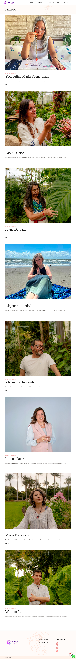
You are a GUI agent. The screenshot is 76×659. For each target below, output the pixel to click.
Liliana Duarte (15, 459)
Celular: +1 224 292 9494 (43, 642)
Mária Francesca (17, 535)
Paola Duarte (14, 153)
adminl (13, 73)
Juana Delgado (15, 229)
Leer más (7, 84)
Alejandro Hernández (20, 382)
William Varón (15, 612)
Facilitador (7, 73)
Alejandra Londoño (19, 306)
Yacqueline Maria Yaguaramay (27, 76)
